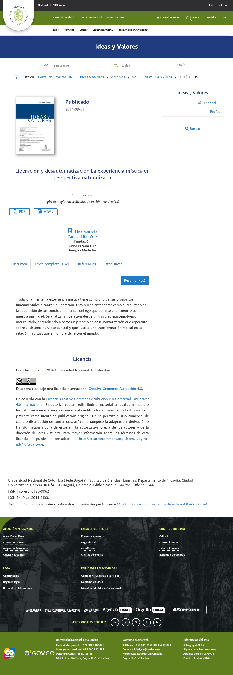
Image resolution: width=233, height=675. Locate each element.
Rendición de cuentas (172, 554)
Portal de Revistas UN (55, 77)
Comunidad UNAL (168, 17)
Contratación (11, 575)
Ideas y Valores (116, 46)
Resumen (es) (134, 281)
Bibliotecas (59, 5)
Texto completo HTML (52, 264)
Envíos (182, 65)
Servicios (211, 17)
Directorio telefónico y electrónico (63, 610)
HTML (48, 212)
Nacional (43, 5)
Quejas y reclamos (14, 554)
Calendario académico (64, 17)
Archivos (118, 77)
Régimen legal (11, 582)
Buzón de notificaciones (17, 588)
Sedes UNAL (216, 5)
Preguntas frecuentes (15, 548)
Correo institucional (91, 17)
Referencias (87, 264)
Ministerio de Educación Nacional (101, 588)
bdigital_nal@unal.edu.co (146, 649)
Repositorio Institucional (133, 29)
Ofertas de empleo (92, 554)
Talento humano (169, 548)
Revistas (69, 29)
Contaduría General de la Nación (100, 575)
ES (224, 17)
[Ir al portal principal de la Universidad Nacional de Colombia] (18, 15)
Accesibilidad (91, 610)
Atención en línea (13, 536)
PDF (22, 212)
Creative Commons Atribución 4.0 (115, 389)
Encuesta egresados (92, 536)
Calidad (163, 536)
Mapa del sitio (33, 610)
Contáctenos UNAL (14, 542)
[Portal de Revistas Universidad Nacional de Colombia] (16, 77)
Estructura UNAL (116, 17)
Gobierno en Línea (92, 582)
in (115, 622)
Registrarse (60, 65)
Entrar (126, 65)
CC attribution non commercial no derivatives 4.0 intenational (162, 504)
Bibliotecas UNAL (103, 29)
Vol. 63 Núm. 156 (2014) (152, 77)
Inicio (55, 29)
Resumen (20, 264)
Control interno (168, 542)
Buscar (83, 29)
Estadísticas (113, 264)
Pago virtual (88, 542)
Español (210, 103)
